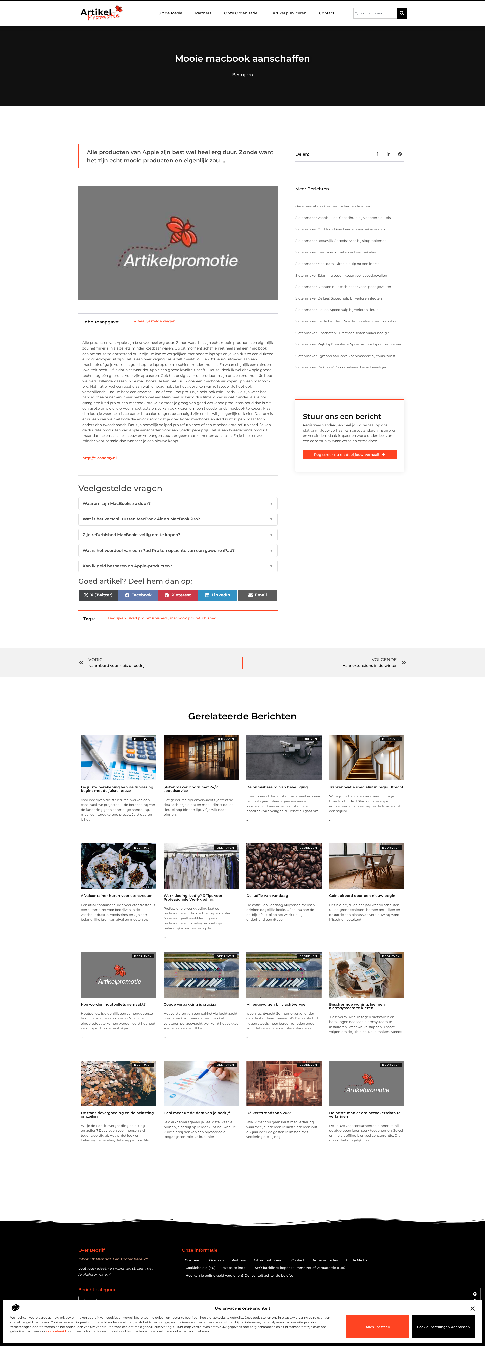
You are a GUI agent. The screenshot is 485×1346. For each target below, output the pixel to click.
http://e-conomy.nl (99, 458)
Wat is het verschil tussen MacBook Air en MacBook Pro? (178, 519)
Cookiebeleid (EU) (200, 1268)
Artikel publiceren (289, 13)
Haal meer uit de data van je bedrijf (197, 1113)
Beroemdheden (325, 1260)
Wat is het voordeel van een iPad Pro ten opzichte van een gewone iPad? (178, 550)
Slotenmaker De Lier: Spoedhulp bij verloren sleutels (338, 298)
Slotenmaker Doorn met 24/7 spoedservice (191, 789)
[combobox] (375, 13)
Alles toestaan (378, 1327)
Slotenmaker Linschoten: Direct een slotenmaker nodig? (342, 333)
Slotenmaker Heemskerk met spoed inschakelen (335, 252)
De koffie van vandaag (267, 895)
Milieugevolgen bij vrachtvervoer (276, 1004)
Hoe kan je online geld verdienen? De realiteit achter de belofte (239, 1275)
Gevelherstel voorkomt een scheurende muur (332, 206)
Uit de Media (170, 13)
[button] (472, 1308)
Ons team (193, 1260)
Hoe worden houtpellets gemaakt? (113, 1004)
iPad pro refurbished (148, 618)
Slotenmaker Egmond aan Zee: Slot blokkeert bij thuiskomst (345, 356)
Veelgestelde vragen (157, 321)
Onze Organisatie (240, 13)
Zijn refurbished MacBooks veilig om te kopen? (178, 534)
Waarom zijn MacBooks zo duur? (178, 503)
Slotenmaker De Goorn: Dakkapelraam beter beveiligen (341, 367)
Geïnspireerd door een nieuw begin (362, 895)
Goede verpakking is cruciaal (190, 1004)
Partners (203, 13)
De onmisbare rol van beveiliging (277, 787)
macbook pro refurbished (193, 618)
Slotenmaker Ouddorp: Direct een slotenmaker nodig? (340, 229)
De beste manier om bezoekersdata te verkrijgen (365, 1115)
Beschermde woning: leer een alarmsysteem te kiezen (357, 1006)
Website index (235, 1268)
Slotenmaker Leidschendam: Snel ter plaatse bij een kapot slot (347, 321)
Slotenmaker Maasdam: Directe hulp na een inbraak (338, 264)
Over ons (216, 1260)
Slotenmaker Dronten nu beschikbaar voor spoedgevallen (343, 287)
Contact (326, 13)
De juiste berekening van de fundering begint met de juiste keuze (117, 789)
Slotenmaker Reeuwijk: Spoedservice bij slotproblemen (341, 241)
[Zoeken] (402, 13)
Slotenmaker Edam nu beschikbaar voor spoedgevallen (341, 275)
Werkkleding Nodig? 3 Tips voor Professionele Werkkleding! (193, 897)
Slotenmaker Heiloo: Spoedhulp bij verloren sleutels (338, 310)
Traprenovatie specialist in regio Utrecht (366, 787)
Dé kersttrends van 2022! (269, 1113)
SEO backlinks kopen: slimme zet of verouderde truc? (300, 1268)
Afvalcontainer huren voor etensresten (117, 895)
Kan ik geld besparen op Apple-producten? (178, 566)
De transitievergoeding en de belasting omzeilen (117, 1115)
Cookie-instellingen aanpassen (443, 1327)
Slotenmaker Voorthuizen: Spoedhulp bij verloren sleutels (343, 218)
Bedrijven (242, 74)
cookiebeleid (56, 1331)
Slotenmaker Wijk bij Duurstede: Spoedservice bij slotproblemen (348, 344)
